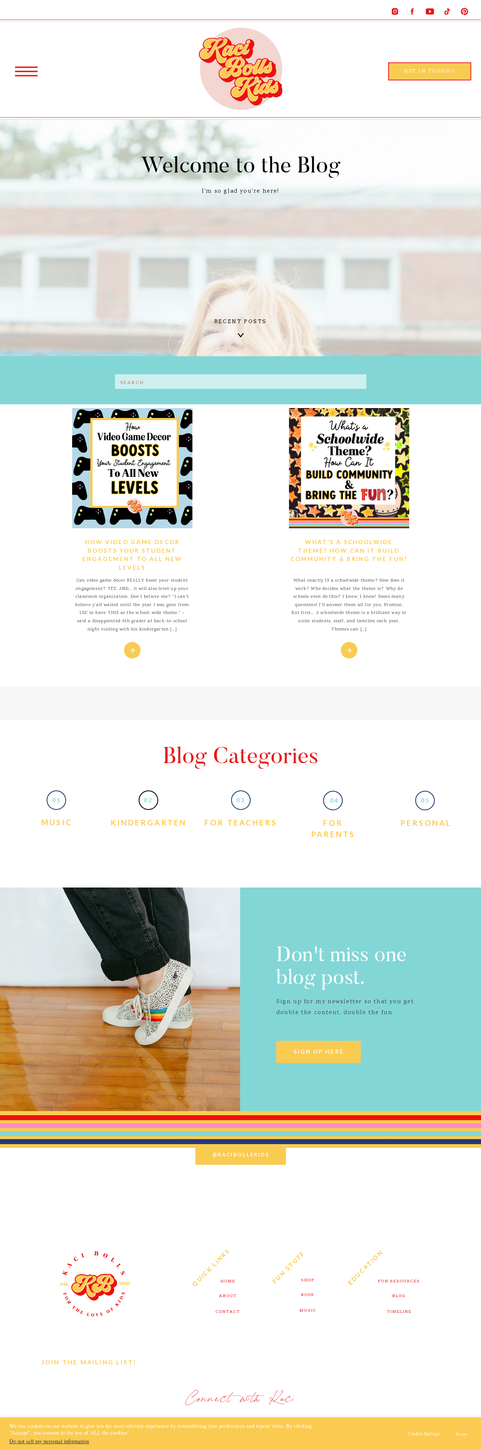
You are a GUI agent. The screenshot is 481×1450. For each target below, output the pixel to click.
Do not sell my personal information (49, 1441)
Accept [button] (461, 1433)
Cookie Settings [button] (424, 1433)
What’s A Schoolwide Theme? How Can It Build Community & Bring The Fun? (349, 550)
